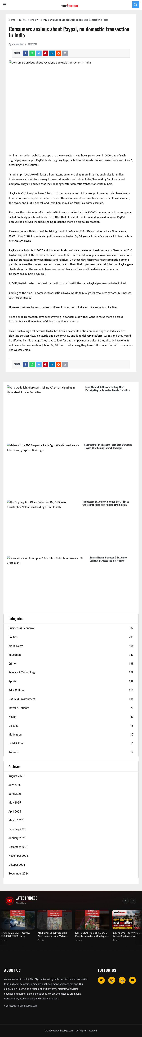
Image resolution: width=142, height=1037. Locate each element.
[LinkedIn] (122, 980)
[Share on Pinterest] (45, 53)
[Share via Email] (65, 53)
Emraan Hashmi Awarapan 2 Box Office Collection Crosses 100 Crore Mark (108, 559)
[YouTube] (132, 980)
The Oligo (21, 903)
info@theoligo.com (27, 1005)
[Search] (135, 4)
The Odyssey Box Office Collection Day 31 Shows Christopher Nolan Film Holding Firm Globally (105, 503)
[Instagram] (111, 980)
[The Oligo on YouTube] (9, 901)
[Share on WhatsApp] (32, 53)
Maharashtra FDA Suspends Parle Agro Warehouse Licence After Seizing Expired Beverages (108, 446)
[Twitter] (101, 980)
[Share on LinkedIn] (52, 53)
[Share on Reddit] (58, 53)
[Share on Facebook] (25, 53)
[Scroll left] (125, 901)
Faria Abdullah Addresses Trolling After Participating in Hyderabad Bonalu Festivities (107, 388)
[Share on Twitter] (39, 53)
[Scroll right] (133, 901)
